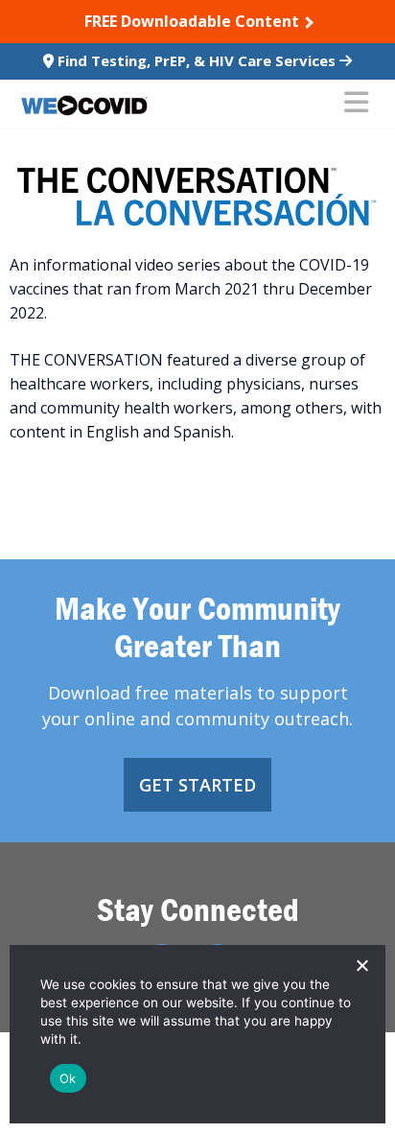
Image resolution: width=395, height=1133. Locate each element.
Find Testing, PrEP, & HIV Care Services (196, 60)
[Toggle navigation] (356, 103)
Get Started (197, 784)
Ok (68, 1078)
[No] (361, 965)
